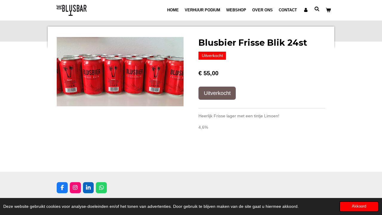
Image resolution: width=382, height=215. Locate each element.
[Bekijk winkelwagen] (328, 10)
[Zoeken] (317, 9)
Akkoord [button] (359, 206)
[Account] (305, 10)
